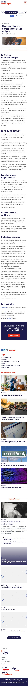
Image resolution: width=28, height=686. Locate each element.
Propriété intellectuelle (11, 12)
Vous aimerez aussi (8, 373)
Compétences (4, 659)
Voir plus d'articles (14, 637)
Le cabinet (3, 657)
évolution (9, 318)
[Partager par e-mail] (7, 350)
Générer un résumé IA (14, 49)
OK (26, 681)
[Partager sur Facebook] (2, 350)
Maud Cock (12, 34)
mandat (4, 312)
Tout (12, 15)
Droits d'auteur (19, 15)
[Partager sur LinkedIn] (4, 350)
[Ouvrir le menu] (25, 2)
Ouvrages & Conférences (6, 661)
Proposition (4, 307)
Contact (3, 663)
